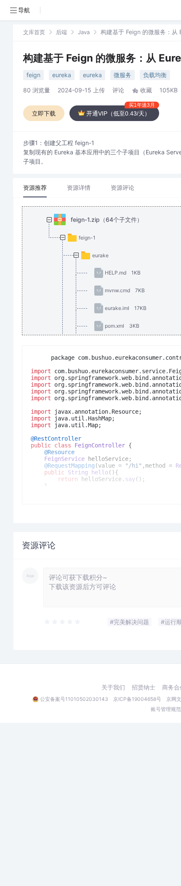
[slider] (62, 622)
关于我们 (113, 687)
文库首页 (34, 32)
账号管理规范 (166, 709)
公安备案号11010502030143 (74, 699)
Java (84, 32)
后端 (61, 32)
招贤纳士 (143, 687)
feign (33, 74)
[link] (34, 31)
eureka (61, 74)
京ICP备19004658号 (137, 699)
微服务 (122, 74)
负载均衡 (155, 74)
